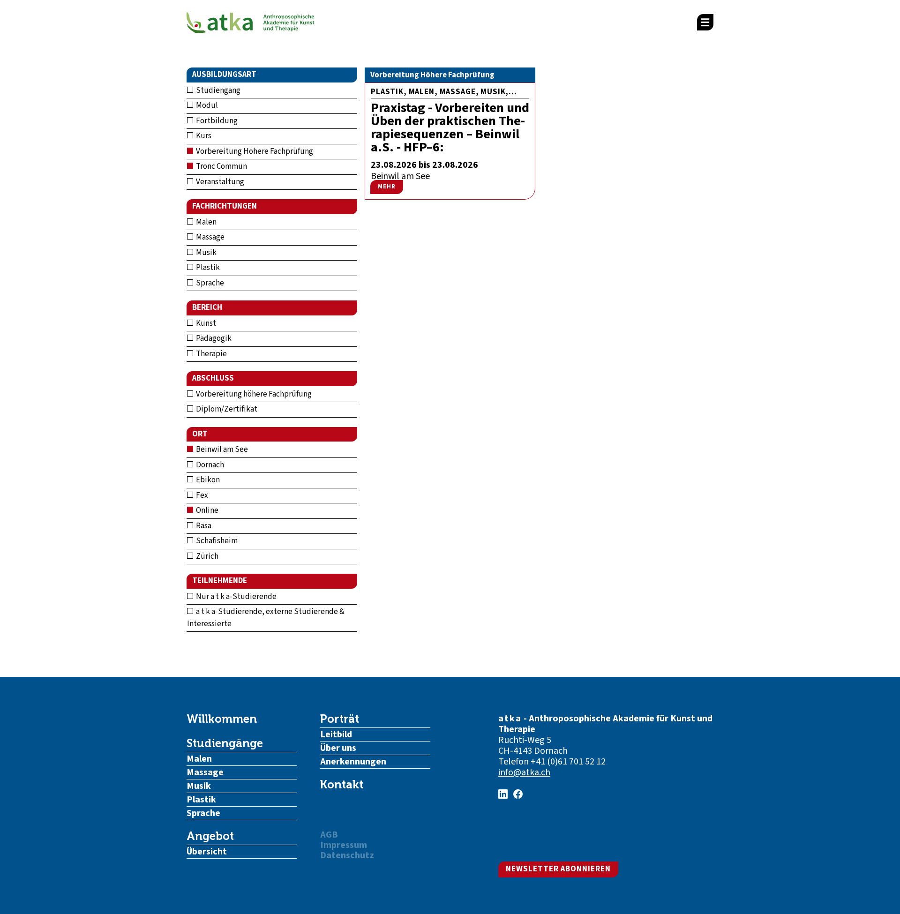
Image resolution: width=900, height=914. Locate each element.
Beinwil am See (221, 449)
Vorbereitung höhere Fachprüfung (253, 394)
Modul (206, 105)
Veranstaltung (219, 181)
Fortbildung (216, 121)
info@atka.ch (524, 772)
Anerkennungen (353, 761)
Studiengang (217, 90)
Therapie (211, 354)
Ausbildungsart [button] (224, 74)
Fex (201, 495)
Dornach (209, 465)
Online (206, 510)
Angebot (210, 836)
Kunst (205, 323)
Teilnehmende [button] (219, 580)
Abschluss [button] (213, 378)
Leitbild (336, 734)
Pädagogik (213, 338)
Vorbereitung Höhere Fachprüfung (254, 151)
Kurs (203, 136)
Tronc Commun (221, 166)
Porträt (339, 719)
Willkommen (222, 719)
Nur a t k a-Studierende (236, 596)
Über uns (338, 748)
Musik (206, 252)
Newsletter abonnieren (558, 869)
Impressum (343, 845)
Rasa (203, 526)
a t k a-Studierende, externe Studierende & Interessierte (266, 617)
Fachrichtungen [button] (224, 206)
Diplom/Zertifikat (226, 409)
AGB (329, 834)
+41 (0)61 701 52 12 (568, 761)
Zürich (206, 556)
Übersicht (207, 851)
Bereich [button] (207, 307)
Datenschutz (347, 855)
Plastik (207, 267)
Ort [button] (200, 434)
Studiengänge (225, 743)
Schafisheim (216, 541)
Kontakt (341, 784)
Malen (206, 222)
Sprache (209, 283)
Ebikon (207, 480)
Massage (210, 237)
